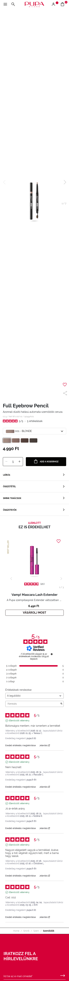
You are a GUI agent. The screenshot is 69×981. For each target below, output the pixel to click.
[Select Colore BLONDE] (7, 440)
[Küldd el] (62, 974)
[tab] (34, 475)
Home (16, 931)
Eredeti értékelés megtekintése (20, 745)
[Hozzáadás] (19, 461)
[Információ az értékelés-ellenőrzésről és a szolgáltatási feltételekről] (51, 654)
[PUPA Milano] (34, 4)
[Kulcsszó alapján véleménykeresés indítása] (61, 704)
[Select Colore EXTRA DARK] (33, 440)
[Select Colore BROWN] (16, 440)
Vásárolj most (34, 612)
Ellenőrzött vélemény (19, 720)
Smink (26, 931)
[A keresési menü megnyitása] (13, 4)
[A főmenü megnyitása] (5, 4)
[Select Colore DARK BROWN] (25, 440)
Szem (36, 931)
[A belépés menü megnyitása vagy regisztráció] (55, 4)
